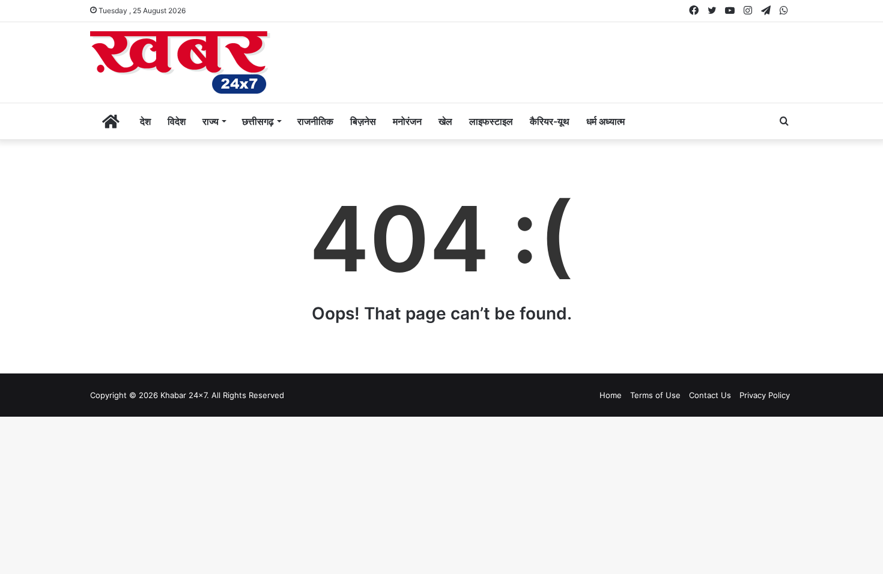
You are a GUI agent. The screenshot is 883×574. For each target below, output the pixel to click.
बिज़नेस (363, 121)
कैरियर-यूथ (549, 121)
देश (145, 121)
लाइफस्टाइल (491, 121)
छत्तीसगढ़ (258, 121)
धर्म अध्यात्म (605, 121)
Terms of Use (655, 395)
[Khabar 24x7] (180, 62)
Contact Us (710, 395)
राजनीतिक (315, 121)
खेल (445, 121)
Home (610, 395)
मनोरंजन (407, 121)
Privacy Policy (764, 395)
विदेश (177, 121)
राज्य (210, 121)
